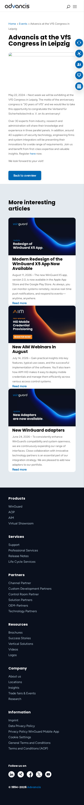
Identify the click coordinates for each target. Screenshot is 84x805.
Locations (15, 682)
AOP (11, 512)
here (33, 153)
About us (14, 676)
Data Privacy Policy (21, 726)
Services (16, 536)
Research (14, 699)
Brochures (15, 632)
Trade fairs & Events (22, 693)
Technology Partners (22, 611)
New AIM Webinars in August (34, 349)
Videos (13, 649)
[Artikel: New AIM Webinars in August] (42, 342)
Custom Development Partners (29, 588)
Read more (19, 303)
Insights (13, 687)
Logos (12, 655)
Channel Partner (19, 583)
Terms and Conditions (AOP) (28, 748)
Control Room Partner (23, 594)
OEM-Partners (18, 605)
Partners (16, 574)
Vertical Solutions (20, 644)
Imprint (13, 720)
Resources (18, 624)
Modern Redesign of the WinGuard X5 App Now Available (37, 263)
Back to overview (24, 175)
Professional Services (23, 550)
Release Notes (18, 556)
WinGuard (15, 506)
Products (16, 498)
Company (17, 668)
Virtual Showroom (21, 523)
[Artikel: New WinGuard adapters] (42, 425)
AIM (11, 518)
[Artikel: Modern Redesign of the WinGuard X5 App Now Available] (42, 254)
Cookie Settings (19, 737)
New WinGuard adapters (38, 430)
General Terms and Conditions (29, 743)
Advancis (34, 787)
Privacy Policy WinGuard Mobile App (33, 731)
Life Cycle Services (21, 561)
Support (14, 545)
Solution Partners (20, 600)
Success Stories (19, 638)
